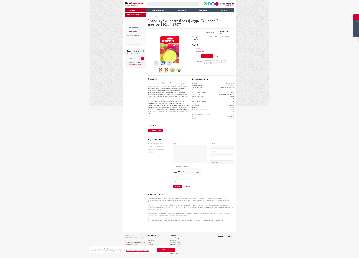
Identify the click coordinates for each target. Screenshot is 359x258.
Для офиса (173, 240)
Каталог (132, 10)
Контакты (223, 10)
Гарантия (150, 244)
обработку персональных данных (192, 181)
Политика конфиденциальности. (137, 251)
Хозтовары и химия (175, 242)
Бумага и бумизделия (176, 238)
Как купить (182, 10)
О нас (149, 242)
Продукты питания (175, 244)
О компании (203, 10)
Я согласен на (136, 63)
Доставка (151, 240)
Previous (156, 70)
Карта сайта (128, 240)
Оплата (150, 238)
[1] (193, 32)
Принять (166, 250)
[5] (200, 32)
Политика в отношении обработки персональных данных (135, 243)
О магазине (152, 235)
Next (183, 70)
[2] (194, 32)
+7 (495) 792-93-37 (226, 4)
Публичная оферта (130, 246)
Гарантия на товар (158, 10)
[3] (196, 32)
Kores (220, 33)
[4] (198, 32)
